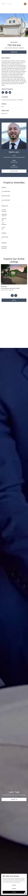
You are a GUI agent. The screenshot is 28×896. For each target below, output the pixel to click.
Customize (14, 888)
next (15, 295)
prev (12, 295)
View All (14, 300)
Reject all (14, 885)
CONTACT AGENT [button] (14, 171)
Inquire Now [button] (14, 52)
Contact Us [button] (14, 799)
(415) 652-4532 (14, 162)
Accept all (14, 892)
